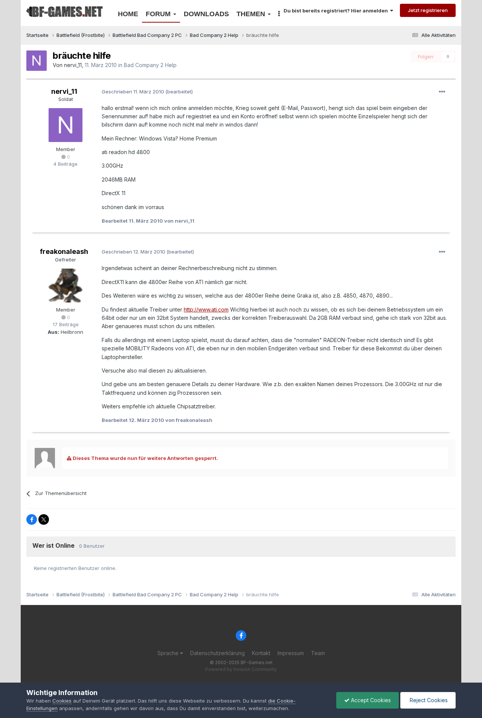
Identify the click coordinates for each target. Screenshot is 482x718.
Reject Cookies (428, 700)
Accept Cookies (370, 700)
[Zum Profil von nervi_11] (36, 60)
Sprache (168, 653)
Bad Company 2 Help (150, 65)
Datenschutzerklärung (217, 653)
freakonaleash (64, 251)
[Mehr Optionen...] (442, 91)
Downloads (206, 14)
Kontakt (261, 653)
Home (128, 14)
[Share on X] (43, 519)
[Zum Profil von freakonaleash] (65, 285)
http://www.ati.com (206, 309)
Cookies (62, 701)
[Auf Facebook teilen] (31, 519)
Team (318, 653)
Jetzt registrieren (428, 10)
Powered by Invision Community (241, 669)
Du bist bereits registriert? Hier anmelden (337, 11)
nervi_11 (73, 65)
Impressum (291, 653)
